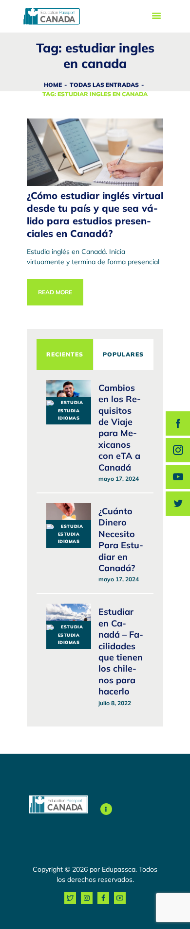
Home (53, 84)
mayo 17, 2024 (118, 478)
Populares (123, 354)
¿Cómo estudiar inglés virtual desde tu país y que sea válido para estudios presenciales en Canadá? (95, 214)
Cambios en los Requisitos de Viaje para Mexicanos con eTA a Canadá (119, 427)
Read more (55, 292)
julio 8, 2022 (114, 703)
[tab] (65, 354)
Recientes (64, 354)
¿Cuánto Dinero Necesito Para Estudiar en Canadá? (120, 540)
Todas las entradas (104, 84)
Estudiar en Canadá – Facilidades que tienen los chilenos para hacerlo (120, 651)
